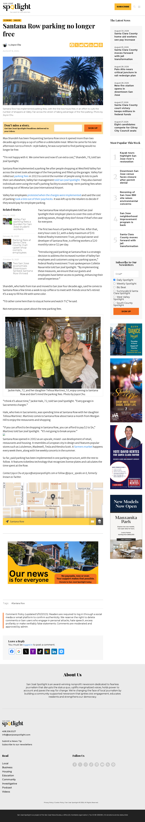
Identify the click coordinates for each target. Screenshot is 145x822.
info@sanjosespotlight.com (16, 734)
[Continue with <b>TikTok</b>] (40, 651)
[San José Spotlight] (30, 8)
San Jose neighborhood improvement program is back (128, 219)
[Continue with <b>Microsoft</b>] (47, 651)
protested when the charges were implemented (54, 195)
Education (8, 775)
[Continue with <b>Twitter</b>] (26, 651)
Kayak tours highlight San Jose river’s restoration (128, 157)
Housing (7, 771)
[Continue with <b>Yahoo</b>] (33, 651)
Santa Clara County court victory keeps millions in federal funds (126, 110)
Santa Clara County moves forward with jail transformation (126, 55)
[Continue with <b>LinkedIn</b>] (54, 651)
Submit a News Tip (12, 741)
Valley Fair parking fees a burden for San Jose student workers (22, 224)
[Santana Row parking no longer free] (53, 80)
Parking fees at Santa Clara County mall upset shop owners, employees (22, 246)
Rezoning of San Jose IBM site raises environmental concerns (129, 198)
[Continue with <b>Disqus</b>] (61, 651)
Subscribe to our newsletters (17, 744)
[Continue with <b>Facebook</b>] (12, 651)
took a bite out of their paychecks (34, 199)
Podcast (7, 787)
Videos (6, 791)
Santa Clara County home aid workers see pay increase (126, 36)
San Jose (17, 20)
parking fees (21, 176)
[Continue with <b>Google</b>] (19, 651)
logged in (28, 645)
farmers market (83, 446)
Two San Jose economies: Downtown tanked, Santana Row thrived (23, 268)
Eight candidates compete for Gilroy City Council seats (126, 127)
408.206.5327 (9, 731)
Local (5, 763)
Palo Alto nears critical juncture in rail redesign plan (125, 72)
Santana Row (19, 603)
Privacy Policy (48, 802)
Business (7, 767)
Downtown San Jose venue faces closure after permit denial (129, 177)
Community (9, 779)
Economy (7, 20)
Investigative (9, 783)
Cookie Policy (59, 802)
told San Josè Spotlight (67, 180)
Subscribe (123, 6)
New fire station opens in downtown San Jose (124, 90)
